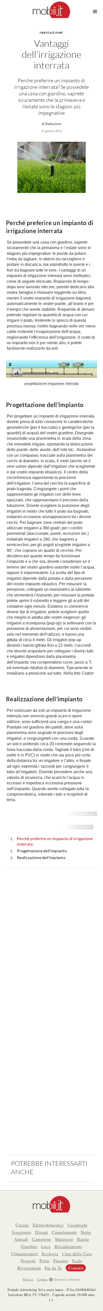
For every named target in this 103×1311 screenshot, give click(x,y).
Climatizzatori (24, 1254)
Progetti (28, 1261)
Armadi (21, 1239)
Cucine (22, 1225)
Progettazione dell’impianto (42, 850)
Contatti (75, 1268)
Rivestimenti (29, 1268)
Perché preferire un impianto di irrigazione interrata (54, 841)
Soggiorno (21, 1232)
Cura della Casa (77, 1254)
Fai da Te (53, 1268)
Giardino (29, 1246)
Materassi (64, 1239)
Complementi (64, 1232)
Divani (41, 1232)
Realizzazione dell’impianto (41, 857)
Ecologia (50, 1254)
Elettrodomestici (48, 1225)
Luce (45, 1246)
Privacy (28, 1279)
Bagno (83, 1239)
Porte (45, 1261)
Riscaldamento (68, 1246)
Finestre (60, 1261)
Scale (77, 1261)
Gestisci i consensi (67, 1279)
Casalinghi (78, 1225)
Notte (86, 1232)
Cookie (42, 1279)
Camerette (41, 1239)
